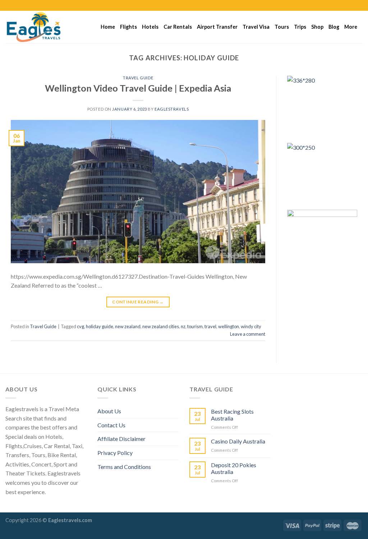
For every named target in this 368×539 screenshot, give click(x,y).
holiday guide (99, 326)
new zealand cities (160, 326)
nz (183, 326)
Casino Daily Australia (238, 441)
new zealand (128, 326)
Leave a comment (247, 334)
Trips (300, 27)
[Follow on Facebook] (338, 5)
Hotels (150, 27)
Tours (282, 27)
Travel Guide (138, 77)
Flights (128, 27)
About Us (109, 411)
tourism (195, 326)
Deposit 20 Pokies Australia (233, 468)
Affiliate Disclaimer (121, 438)
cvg (80, 326)
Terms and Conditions (124, 466)
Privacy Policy (115, 452)
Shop (317, 27)
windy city (251, 326)
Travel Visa (256, 27)
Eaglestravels (172, 109)
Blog (333, 27)
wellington (228, 326)
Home (108, 27)
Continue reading (138, 302)
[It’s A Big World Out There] (41, 27)
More (350, 27)
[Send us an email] (359, 5)
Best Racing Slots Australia (232, 415)
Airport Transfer (217, 27)
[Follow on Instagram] (345, 5)
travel (210, 326)
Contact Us (111, 425)
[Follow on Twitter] (352, 5)
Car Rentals (178, 27)
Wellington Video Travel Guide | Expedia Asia (138, 88)
